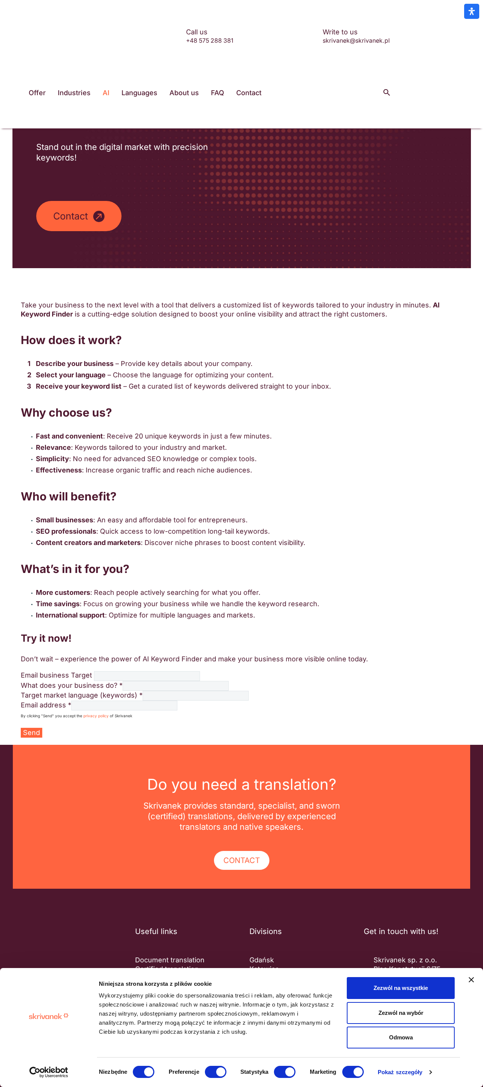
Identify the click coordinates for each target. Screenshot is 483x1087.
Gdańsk (261, 960)
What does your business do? (72, 685)
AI (106, 93)
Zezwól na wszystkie (401, 988)
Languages (139, 93)
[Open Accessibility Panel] (471, 11)
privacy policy (96, 715)
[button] (386, 92)
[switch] (215, 1072)
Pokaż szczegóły (400, 1072)
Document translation (170, 960)
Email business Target (56, 675)
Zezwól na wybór (400, 1013)
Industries (74, 93)
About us (184, 93)
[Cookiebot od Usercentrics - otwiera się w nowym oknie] (49, 1072)
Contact (248, 93)
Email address (46, 705)
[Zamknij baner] (471, 979)
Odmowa (401, 1037)
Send (31, 733)
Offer (37, 93)
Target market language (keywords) (82, 695)
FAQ (217, 93)
